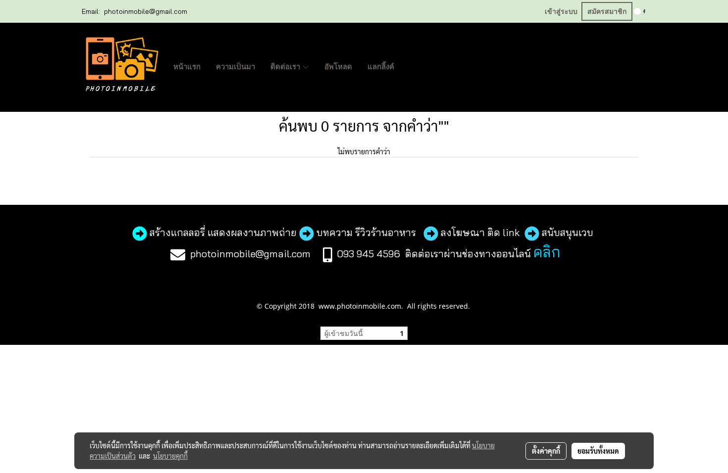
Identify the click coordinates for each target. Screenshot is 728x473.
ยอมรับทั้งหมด (598, 450)
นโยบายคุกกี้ (170, 455)
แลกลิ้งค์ (380, 66)
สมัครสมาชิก (606, 11)
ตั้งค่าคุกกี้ (546, 450)
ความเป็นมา (235, 66)
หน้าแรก (187, 66)
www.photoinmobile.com (359, 306)
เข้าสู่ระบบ (561, 11)
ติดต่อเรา (286, 66)
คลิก (546, 251)
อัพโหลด (338, 66)
